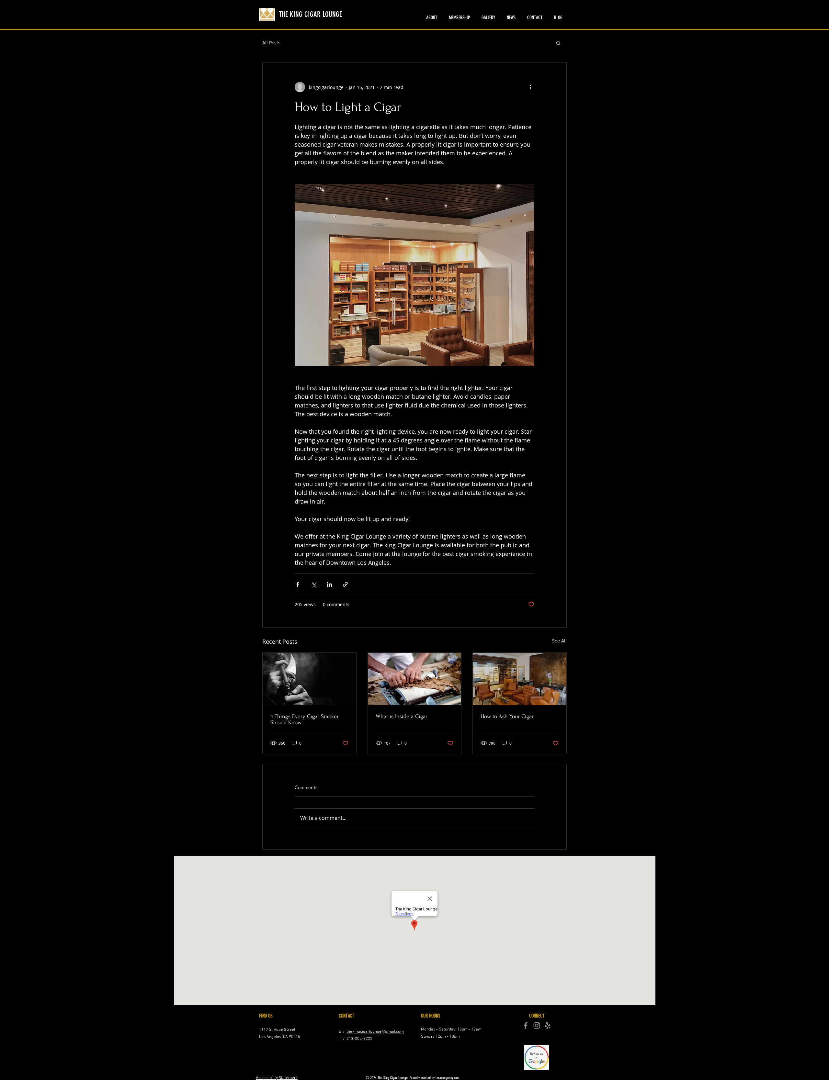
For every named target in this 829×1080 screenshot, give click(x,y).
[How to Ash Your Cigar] (519, 679)
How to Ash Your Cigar (507, 716)
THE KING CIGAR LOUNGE (310, 14)
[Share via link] (345, 584)
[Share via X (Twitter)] (314, 584)
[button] (558, 42)
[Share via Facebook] (298, 584)
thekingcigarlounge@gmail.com (375, 1031)
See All (559, 641)
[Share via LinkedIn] (329, 584)
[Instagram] (536, 1025)
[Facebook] (525, 1025)
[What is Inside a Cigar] (414, 679)
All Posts (271, 42)
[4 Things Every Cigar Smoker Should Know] (309, 679)
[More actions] (530, 87)
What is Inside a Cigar (401, 716)
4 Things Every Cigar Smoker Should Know (304, 719)
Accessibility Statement (277, 1077)
